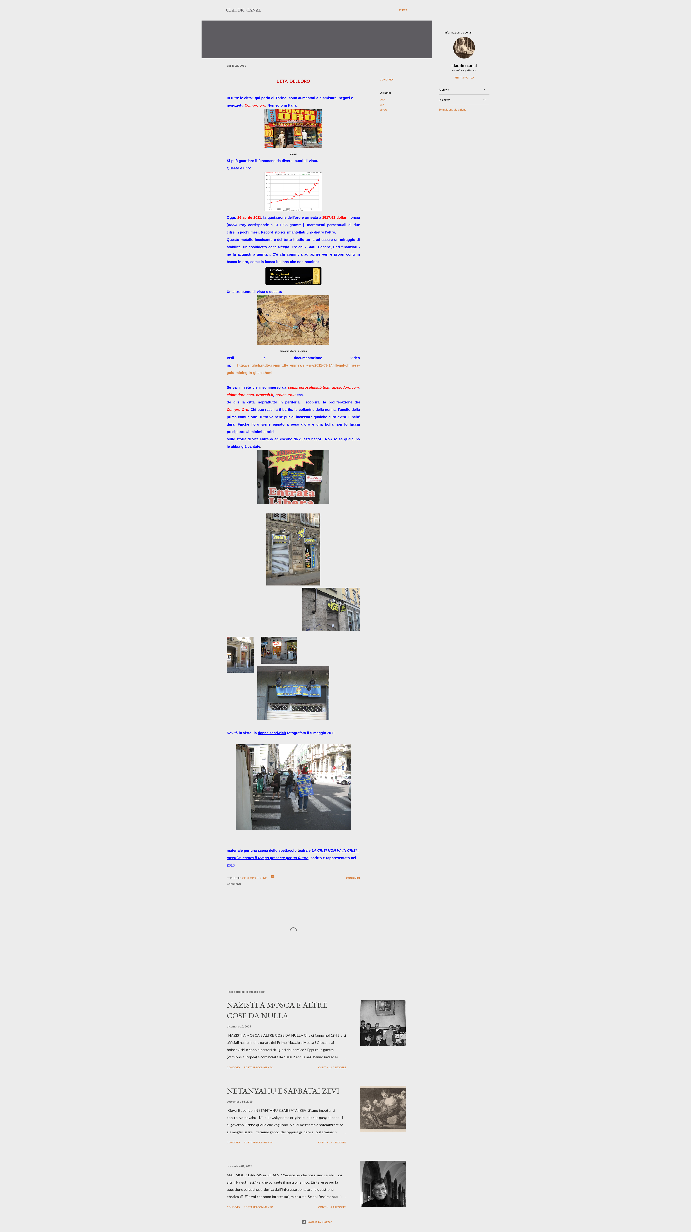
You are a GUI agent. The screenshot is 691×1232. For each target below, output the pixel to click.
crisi (382, 99)
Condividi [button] (387, 79)
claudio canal (464, 65)
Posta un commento (258, 1067)
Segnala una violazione (452, 109)
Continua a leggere (332, 1067)
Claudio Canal (243, 10)
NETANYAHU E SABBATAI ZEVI (283, 1091)
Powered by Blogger (319, 1222)
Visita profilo (464, 77)
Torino (383, 109)
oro (382, 104)
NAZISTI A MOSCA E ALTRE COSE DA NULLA (277, 1010)
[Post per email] (272, 877)
